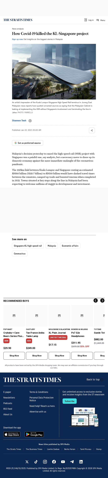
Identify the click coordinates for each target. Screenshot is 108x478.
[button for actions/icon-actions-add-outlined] (30, 120)
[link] (17, 20)
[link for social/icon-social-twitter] (27, 462)
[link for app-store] (12, 434)
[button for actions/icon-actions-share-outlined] (92, 130)
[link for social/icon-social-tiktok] (36, 462)
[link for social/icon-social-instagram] (45, 462)
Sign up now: (17, 39)
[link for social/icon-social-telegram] (72, 462)
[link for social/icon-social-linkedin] (81, 462)
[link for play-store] (34, 434)
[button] (89, 20)
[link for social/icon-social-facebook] (54, 462)
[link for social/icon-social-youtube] (63, 462)
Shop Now (14, 356)
